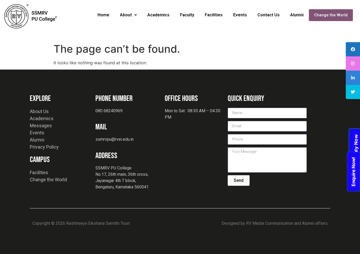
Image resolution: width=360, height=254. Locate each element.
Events (240, 14)
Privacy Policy (44, 147)
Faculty (187, 14)
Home (103, 14)
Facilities (214, 14)
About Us (39, 111)
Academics (158, 14)
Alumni (297, 14)
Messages (41, 125)
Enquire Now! (353, 171)
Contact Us (268, 14)
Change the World (331, 15)
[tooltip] (353, 49)
